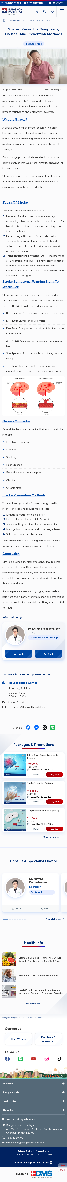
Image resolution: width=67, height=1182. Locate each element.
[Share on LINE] (52, 727)
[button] (37, 11)
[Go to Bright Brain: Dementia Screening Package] (14, 765)
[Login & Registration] (52, 11)
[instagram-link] (46, 1059)
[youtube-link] (33, 1059)
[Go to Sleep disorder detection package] (14, 820)
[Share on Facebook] (28, 727)
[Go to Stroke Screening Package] (14, 793)
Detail (36, 774)
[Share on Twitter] (45, 727)
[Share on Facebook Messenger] (36, 727)
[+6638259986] (37, 11)
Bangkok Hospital (10, 1017)
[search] (44, 11)
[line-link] (20, 1059)
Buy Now (55, 774)
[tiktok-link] (59, 1059)
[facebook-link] (7, 1059)
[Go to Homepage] (12, 11)
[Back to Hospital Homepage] (3, 20)
